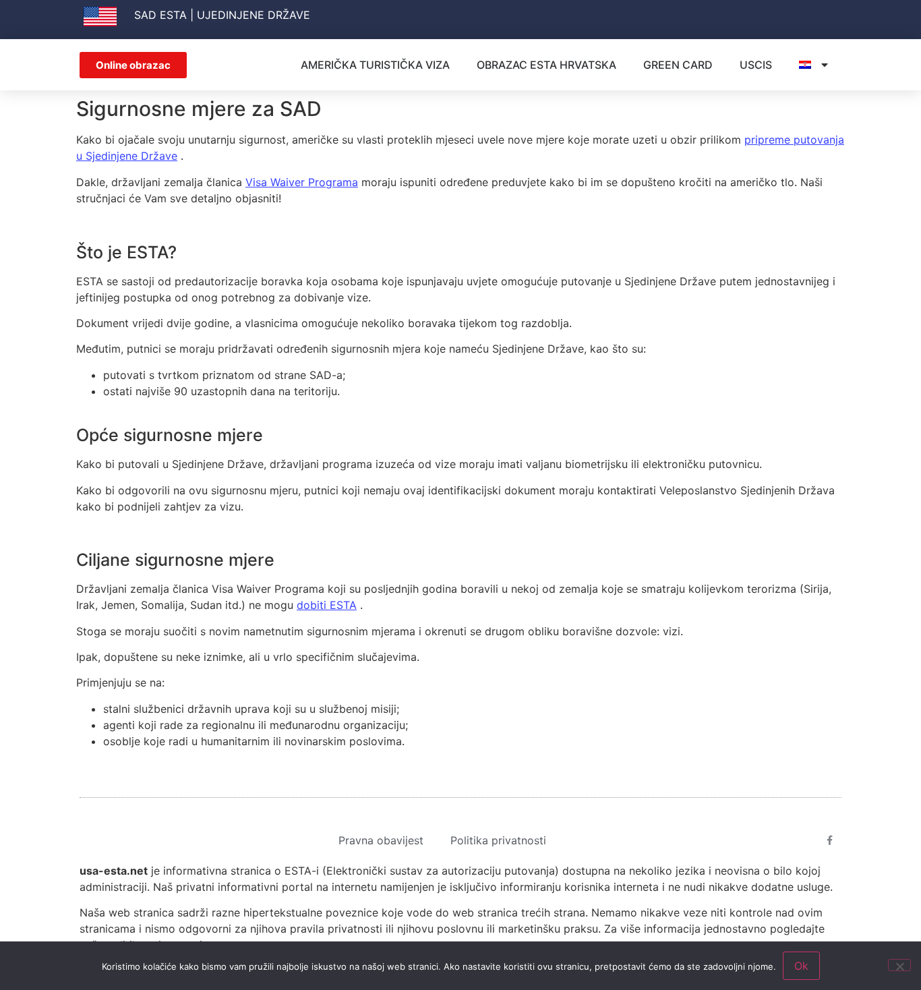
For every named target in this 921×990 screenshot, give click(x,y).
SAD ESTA (160, 15)
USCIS (756, 64)
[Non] (899, 965)
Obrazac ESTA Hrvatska (546, 64)
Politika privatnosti (498, 840)
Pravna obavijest (380, 840)
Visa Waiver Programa (301, 182)
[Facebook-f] (830, 840)
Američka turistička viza (375, 64)
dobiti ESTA (327, 605)
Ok (801, 965)
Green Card (678, 64)
